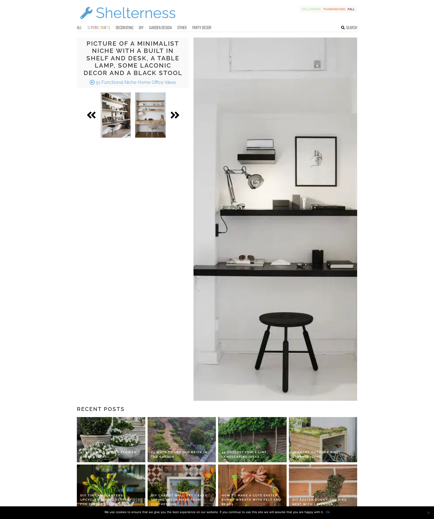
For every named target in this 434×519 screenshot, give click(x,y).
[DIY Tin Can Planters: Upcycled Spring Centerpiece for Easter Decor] (111, 487)
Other (182, 27)
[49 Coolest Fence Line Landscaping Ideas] (252, 439)
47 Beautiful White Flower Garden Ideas (108, 454)
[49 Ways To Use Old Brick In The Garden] (182, 439)
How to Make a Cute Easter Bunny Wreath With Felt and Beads (251, 500)
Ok (328, 512)
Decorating (124, 27)
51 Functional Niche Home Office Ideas (135, 82)
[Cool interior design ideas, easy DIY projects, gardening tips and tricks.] (128, 22)
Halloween (311, 9)
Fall (351, 9)
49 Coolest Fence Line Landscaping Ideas (244, 454)
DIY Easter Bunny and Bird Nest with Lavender (319, 502)
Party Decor (201, 27)
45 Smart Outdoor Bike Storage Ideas (315, 454)
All (79, 27)
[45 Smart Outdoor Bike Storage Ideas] (323, 439)
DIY (141, 27)
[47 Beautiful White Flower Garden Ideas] (111, 439)
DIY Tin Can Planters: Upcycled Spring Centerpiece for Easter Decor (110, 500)
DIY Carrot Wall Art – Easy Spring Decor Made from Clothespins (179, 500)
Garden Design (160, 27)
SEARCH (351, 27)
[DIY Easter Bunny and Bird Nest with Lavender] (323, 487)
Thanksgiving (334, 9)
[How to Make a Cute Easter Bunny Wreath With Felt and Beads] (252, 487)
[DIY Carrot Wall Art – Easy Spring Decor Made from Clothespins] (182, 487)
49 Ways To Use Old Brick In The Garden (179, 454)
